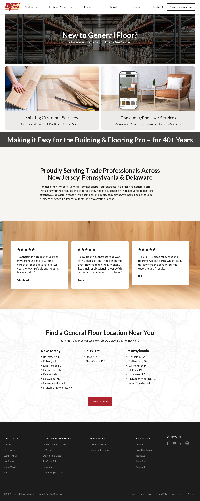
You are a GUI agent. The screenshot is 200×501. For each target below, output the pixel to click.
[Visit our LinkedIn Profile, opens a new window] (181, 443)
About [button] (113, 6)
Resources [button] (89, 6)
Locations (137, 6)
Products (29, 6)
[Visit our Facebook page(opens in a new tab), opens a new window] (168, 443)
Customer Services (59, 6)
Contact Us (159, 6)
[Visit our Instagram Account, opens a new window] (187, 443)
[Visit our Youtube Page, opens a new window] (174, 443)
